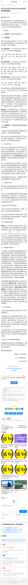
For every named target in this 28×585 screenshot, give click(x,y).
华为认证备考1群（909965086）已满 (13, 531)
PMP (13, 541)
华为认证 (3, 539)
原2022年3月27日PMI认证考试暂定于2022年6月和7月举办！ (20, 446)
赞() (21, 13)
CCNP (10, 539)
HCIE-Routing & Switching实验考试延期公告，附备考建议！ (7, 427)
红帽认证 (17, 541)
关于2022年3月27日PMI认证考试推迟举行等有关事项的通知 (7, 461)
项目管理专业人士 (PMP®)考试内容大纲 (22, 426)
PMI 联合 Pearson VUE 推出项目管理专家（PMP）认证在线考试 (7, 492)
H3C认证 (24, 541)
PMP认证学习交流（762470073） (12, 532)
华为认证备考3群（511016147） (11, 527)
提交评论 (23, 511)
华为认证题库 (9, 541)
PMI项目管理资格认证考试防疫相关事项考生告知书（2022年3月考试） (7, 476)
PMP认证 (3, 5)
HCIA (16, 539)
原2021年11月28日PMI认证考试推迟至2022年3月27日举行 (20, 461)
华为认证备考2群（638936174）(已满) (13, 529)
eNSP (20, 541)
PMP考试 (20, 413)
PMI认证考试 (13, 413)
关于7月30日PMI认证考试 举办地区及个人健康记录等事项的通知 (7, 446)
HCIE (21, 539)
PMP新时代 (8, 5)
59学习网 (14, 2)
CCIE (13, 539)
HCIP (19, 539)
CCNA (7, 539)
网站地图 (23, 581)
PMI (6, 413)
